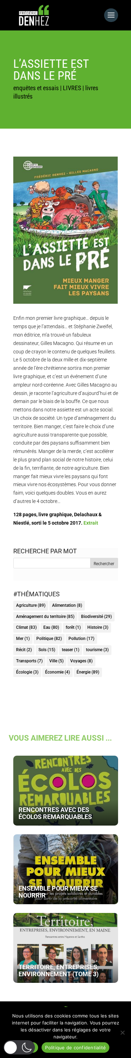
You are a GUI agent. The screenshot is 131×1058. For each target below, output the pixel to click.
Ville (56, 660)
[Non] (122, 1032)
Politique (49, 638)
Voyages (81, 660)
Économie (57, 672)
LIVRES (72, 88)
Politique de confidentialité (75, 1047)
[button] (19, 1047)
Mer (23, 638)
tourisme (97, 649)
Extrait (90, 523)
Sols (46, 649)
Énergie (88, 672)
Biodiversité (96, 616)
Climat (26, 627)
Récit (24, 649)
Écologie (27, 672)
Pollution (81, 638)
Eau (51, 627)
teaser (70, 649)
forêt (73, 627)
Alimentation (67, 605)
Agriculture (30, 605)
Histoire (97, 627)
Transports (29, 660)
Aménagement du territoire (45, 616)
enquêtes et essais (36, 88)
